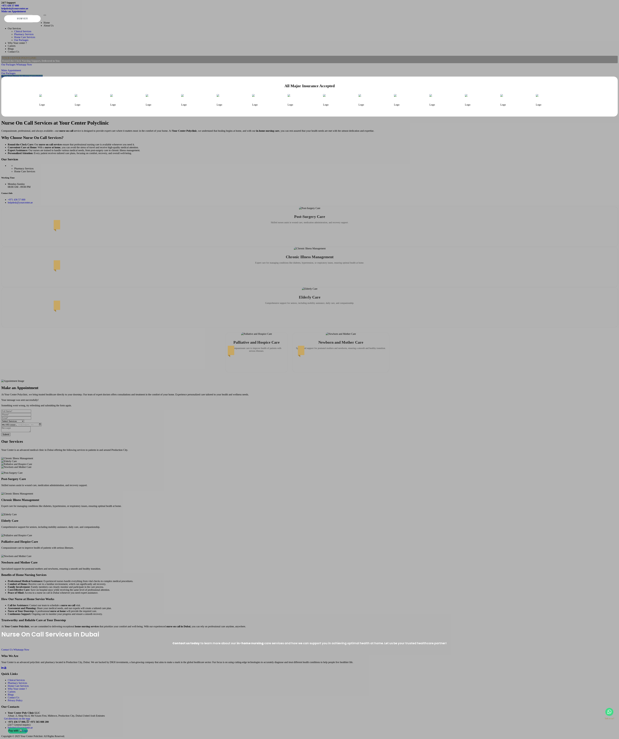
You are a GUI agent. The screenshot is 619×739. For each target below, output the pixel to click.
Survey (22, 18)
